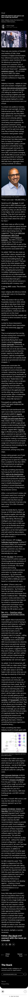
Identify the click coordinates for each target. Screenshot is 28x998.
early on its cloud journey (14, 474)
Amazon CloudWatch (17, 780)
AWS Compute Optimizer (10, 775)
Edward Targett (10, 25)
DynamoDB (15, 700)
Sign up (3, 981)
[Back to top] (25, 991)
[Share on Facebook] (2, 944)
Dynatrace (11, 809)
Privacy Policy (5, 984)
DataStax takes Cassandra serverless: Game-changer (13, 614)
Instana (18, 809)
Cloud (3, 13)
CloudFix (6, 637)
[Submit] (25, 974)
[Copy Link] (13, 944)
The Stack (10, 557)
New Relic (4, 811)
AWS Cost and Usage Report (13, 418)
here (18, 328)
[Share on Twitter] (6, 944)
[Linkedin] (2, 991)
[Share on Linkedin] (10, 944)
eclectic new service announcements (14, 88)
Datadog (4, 809)
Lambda (4, 700)
